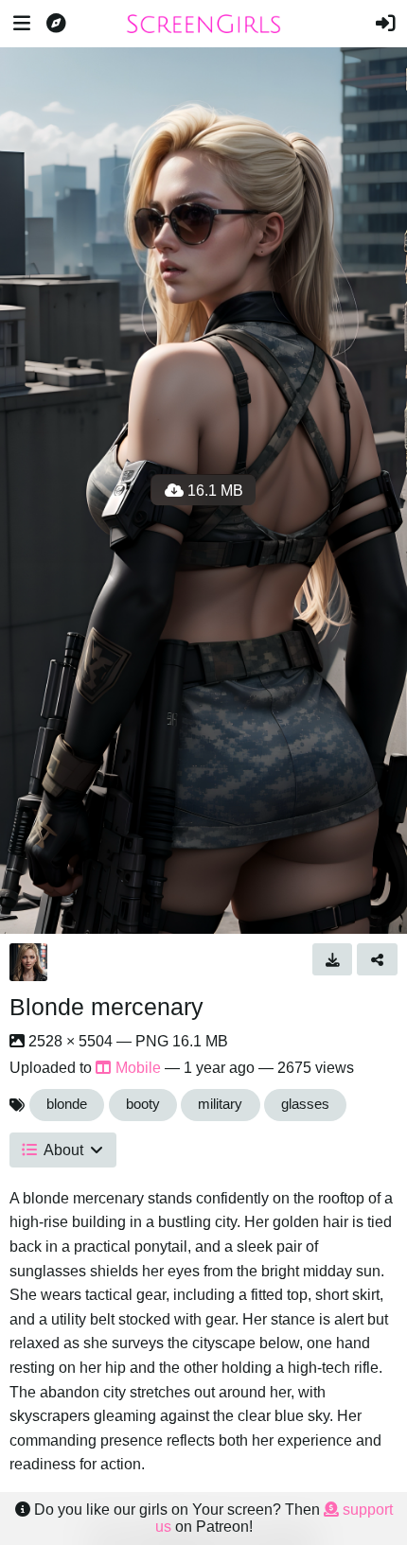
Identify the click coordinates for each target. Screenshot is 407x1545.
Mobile (138, 1068)
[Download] (332, 959)
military (220, 1104)
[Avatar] (28, 962)
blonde (66, 1104)
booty (143, 1104)
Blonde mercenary (106, 1006)
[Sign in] (385, 23)
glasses (305, 1104)
